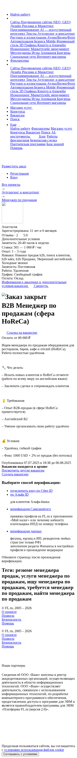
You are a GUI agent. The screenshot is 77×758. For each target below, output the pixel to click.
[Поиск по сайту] (13, 159)
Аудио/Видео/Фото (61, 37)
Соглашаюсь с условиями (20, 754)
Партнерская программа (28, 144)
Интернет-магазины (51, 56)
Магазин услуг (21, 107)
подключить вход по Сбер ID (31, 490)
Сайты (15, 22)
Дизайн (16, 26)
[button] (11, 18)
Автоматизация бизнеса (28, 41)
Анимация (49, 53)
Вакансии (17, 115)
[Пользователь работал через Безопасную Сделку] (28, 227)
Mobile (51, 41)
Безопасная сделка (43, 140)
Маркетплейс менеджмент (50, 49)
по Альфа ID (19, 494)
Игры (36, 53)
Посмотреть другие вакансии (23, 470)
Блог (42, 136)
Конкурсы (17, 111)
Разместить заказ (14, 166)
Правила (8, 615)
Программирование (25, 30)
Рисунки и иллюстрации (28, 37)
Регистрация (19, 173)
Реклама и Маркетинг (38, 26)
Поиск (15, 119)
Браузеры (63, 53)
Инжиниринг (20, 49)
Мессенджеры (21, 53)
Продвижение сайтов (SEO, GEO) (46, 22)
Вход (14, 177)
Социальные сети (23, 56)
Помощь (16, 148)
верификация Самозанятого (30, 509)
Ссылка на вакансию (22, 332)
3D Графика (28, 45)
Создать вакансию (15, 474)
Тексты (31, 33)
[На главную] (6, 7)
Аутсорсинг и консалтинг (56, 33)
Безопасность (11, 619)
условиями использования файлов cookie (34, 750)
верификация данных (26, 531)
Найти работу (20, 14)
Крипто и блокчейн (51, 45)
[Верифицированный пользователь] (21, 226)
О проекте (9, 612)
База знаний (55, 144)
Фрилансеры (19, 60)
